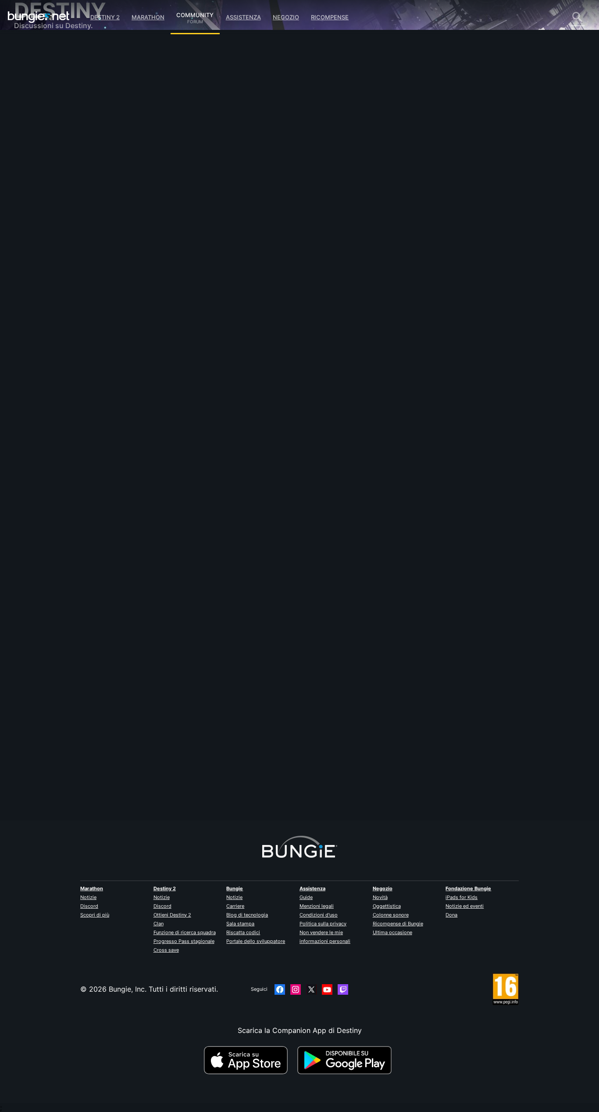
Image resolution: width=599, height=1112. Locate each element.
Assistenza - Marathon (57, 241)
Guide (306, 897)
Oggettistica (387, 906)
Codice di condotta (46, 261)
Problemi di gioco (49, 136)
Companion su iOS (51, 162)
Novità (380, 897)
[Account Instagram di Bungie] (295, 989)
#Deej (168, 268)
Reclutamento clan (51, 215)
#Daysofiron (267, 268)
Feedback (36, 65)
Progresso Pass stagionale (183, 941)
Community (195, 13)
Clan (158, 924)
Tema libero (39, 232)
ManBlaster (178, 772)
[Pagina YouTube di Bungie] (327, 989)
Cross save (166, 950)
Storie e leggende (49, 83)
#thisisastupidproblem (309, 268)
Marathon (148, 17)
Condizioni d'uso (319, 915)
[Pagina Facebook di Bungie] (280, 989)
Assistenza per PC (50, 180)
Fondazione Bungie (468, 888)
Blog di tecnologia (247, 915)
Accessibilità (41, 145)
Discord (89, 906)
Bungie (234, 888)
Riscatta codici (243, 932)
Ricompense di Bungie (398, 924)
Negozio (286, 17)
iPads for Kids (462, 897)
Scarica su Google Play (346, 1060)
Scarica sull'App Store (249, 1060)
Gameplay (36, 92)
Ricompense (330, 17)
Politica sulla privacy (323, 924)
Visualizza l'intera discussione (209, 302)
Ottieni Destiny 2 (172, 915)
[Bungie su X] (311, 989)
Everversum (39, 127)
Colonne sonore (391, 915)
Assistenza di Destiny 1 (58, 197)
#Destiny (190, 268)
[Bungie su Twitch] (343, 989)
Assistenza (243, 17)
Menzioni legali (317, 906)
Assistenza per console (58, 188)
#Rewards (215, 268)
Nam (168, 153)
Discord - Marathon (52, 250)
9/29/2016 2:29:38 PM (238, 321)
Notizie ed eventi (465, 906)
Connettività (40, 118)
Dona (451, 915)
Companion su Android (58, 171)
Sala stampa (240, 924)
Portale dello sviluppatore (255, 941)
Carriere (235, 906)
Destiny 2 (105, 17)
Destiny (38, 17)
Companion (39, 153)
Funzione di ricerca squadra (184, 932)
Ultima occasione (392, 932)
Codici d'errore (45, 109)
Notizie (88, 897)
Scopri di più (94, 915)
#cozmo (240, 268)
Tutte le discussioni (52, 48)
